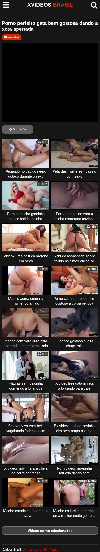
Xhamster (11, 37)
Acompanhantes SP (34, 549)
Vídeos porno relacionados (50, 530)
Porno (54, 549)
